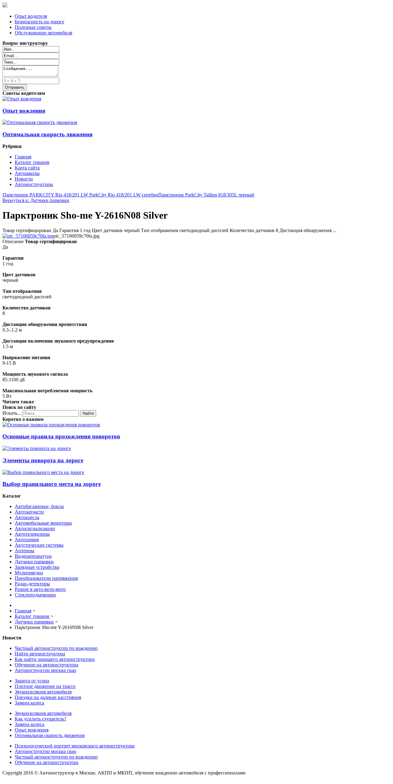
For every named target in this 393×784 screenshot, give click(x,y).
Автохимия (27, 539)
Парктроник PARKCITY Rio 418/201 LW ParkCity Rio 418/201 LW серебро (80, 194)
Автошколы (27, 173)
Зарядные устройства (37, 567)
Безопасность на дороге (39, 21)
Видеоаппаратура (33, 556)
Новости (24, 178)
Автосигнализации (35, 528)
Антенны (24, 550)
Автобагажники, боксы (39, 506)
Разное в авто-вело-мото (40, 589)
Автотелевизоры (32, 534)
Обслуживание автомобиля (43, 32)
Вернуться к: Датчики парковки (35, 200)
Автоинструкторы (34, 184)
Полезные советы (33, 27)
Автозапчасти (29, 511)
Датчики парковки (34, 561)
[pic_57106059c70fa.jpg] (27, 236)
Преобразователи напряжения (46, 578)
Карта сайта (27, 167)
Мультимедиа (29, 572)
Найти (88, 413)
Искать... (11, 413)
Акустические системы (39, 545)
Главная (23, 156)
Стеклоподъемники (35, 594)
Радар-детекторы (32, 583)
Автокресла (27, 517)
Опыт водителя (31, 16)
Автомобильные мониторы (43, 523)
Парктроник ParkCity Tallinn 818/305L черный (206, 194)
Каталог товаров (32, 162)
